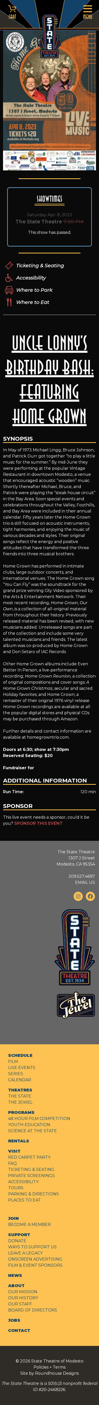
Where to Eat (32, 302)
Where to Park (34, 290)
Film (13, 1061)
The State (19, 1096)
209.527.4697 (82, 876)
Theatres (20, 1090)
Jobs (14, 1320)
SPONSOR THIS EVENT (38, 823)
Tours (15, 1187)
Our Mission (22, 1291)
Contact (19, 1330)
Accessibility (31, 278)
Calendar (19, 1079)
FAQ (12, 1163)
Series (15, 1073)
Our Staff (20, 1304)
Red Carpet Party (29, 1157)
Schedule (20, 1055)
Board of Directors (32, 1310)
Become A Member (29, 1224)
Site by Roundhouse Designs (49, 1373)
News (15, 1275)
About (16, 1285)
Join (13, 1218)
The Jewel (20, 1102)
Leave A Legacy (25, 1253)
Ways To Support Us (32, 1247)
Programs (21, 1112)
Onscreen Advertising (35, 1259)
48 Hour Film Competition (39, 1118)
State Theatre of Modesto (57, 1361)
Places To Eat (24, 1200)
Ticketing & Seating (40, 265)
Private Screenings (31, 1175)
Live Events (21, 1067)
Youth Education (29, 1124)
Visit (14, 1151)
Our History (23, 1297)
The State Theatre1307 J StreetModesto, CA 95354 (76, 858)
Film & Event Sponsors (35, 1265)
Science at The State (32, 1130)
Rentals (18, 1141)
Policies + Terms (49, 1367)
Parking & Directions (33, 1194)
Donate (17, 1240)
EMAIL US (85, 882)
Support (19, 1234)
